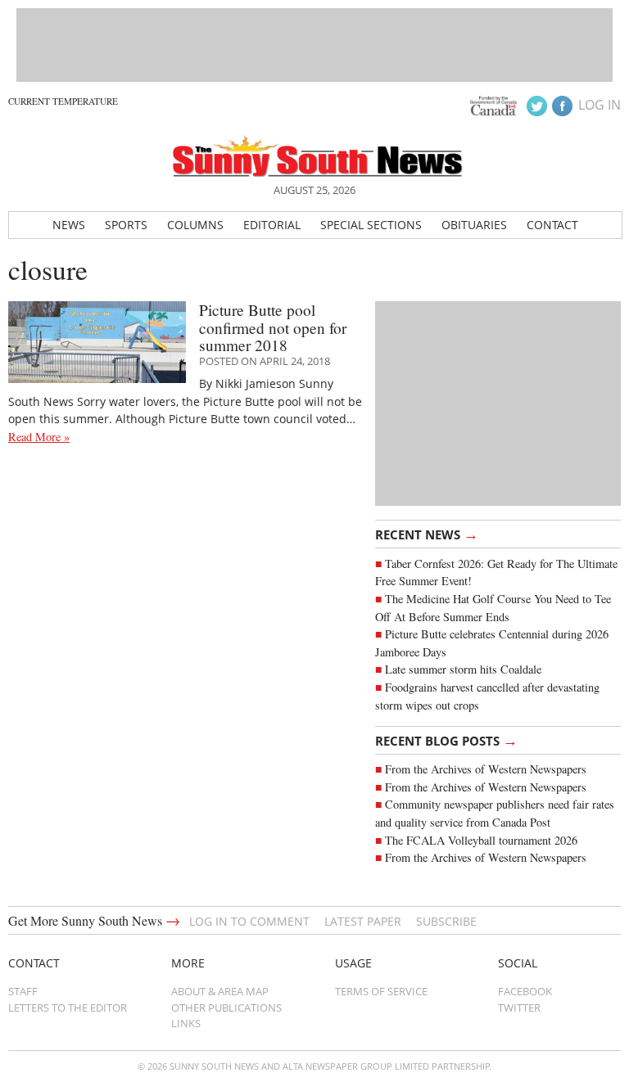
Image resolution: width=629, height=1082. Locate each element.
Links (186, 1023)
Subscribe (446, 921)
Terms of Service (381, 991)
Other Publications (226, 1007)
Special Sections (371, 224)
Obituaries (474, 224)
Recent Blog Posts (446, 740)
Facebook (525, 991)
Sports (126, 224)
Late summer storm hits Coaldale (463, 669)
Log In (599, 105)
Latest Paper (362, 921)
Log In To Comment (249, 921)
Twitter (519, 1007)
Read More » (39, 436)
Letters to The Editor (67, 1007)
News (68, 224)
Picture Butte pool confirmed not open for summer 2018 (272, 327)
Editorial (272, 224)
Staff (23, 991)
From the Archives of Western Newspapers (485, 769)
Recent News (426, 533)
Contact (552, 224)
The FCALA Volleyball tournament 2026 (481, 840)
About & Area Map (220, 991)
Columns (195, 224)
